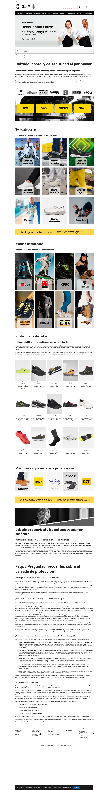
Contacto (23, 1)
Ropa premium (46, 13)
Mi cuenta (30, 1)
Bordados (50, 731)
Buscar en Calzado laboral (35, 55)
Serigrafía (50, 733)
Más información (67, 787)
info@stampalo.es (51, 745)
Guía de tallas (35, 735)
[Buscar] (91, 51)
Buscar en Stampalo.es (22, 55)
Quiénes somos (18, 730)
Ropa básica (20, 13)
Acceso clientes (72, 8)
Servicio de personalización (54, 734)
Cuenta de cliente (73, 7)
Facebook (69, 730)
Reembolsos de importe (37, 733)
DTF (49, 730)
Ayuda (17, 1)
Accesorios (29, 13)
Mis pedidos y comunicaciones (42, 1)
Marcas (79, 13)
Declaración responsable (37, 734)
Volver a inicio (18, 58)
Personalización (88, 13)
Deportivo (55, 13)
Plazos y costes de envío (37, 730)
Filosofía (17, 734)
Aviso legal (17, 731)
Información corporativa (21, 729)
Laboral (62, 13)
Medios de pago (35, 731)
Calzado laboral (71, 13)
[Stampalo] (28, 6)
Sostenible (37, 13)
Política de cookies (19, 733)
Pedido (86, 7)
